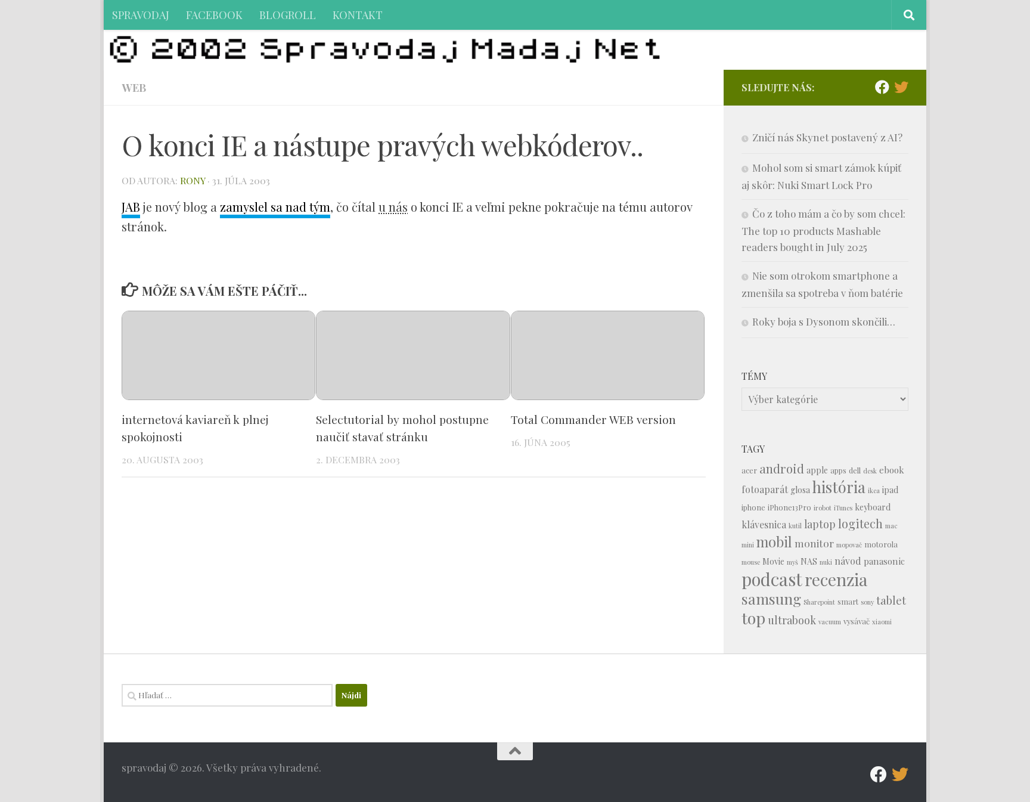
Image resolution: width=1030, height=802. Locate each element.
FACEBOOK (214, 14)
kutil (795, 525)
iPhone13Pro (789, 507)
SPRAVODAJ (140, 14)
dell (855, 470)
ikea (874, 490)
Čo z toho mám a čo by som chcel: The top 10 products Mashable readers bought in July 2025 (823, 230)
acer (749, 470)
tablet (891, 600)
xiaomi (882, 621)
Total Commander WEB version (593, 419)
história (838, 486)
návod (847, 561)
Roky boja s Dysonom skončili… (823, 321)
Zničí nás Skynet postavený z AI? (827, 137)
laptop (820, 524)
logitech (860, 523)
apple (817, 470)
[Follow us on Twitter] (901, 87)
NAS (809, 561)
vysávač (856, 621)
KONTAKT (358, 14)
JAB (131, 207)
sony (867, 601)
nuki (826, 562)
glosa (800, 490)
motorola (881, 544)
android (781, 468)
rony (192, 180)
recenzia (836, 579)
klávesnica (764, 524)
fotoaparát (765, 489)
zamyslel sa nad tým (275, 207)
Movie (773, 561)
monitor (814, 543)
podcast (772, 578)
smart (847, 601)
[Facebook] (882, 87)
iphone (753, 507)
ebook (891, 470)
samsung (771, 598)
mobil (774, 541)
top (753, 617)
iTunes (843, 507)
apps (838, 470)
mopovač (849, 544)
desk (870, 470)
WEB (134, 87)
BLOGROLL (287, 14)
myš (792, 562)
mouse (751, 562)
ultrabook (792, 619)
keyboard (873, 507)
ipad (890, 490)
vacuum (829, 621)
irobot (823, 507)
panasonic (884, 561)
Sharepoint (819, 601)
